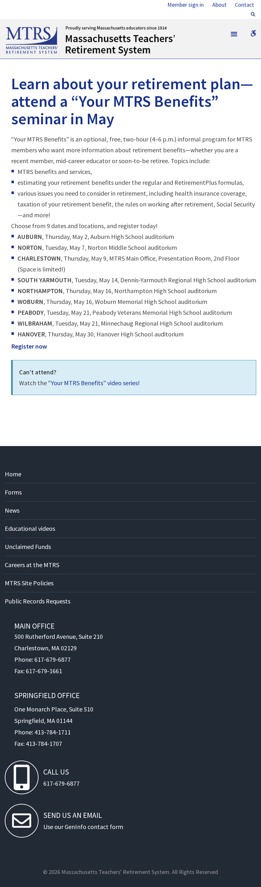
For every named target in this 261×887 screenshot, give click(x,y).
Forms (13, 492)
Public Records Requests (37, 601)
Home (13, 474)
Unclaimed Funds (28, 547)
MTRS (13, 28)
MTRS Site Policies (29, 583)
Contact (244, 4)
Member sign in (185, 4)
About (219, 4)
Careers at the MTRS (32, 565)
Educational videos (30, 528)
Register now (29, 346)
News (12, 510)
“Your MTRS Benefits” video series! (94, 383)
